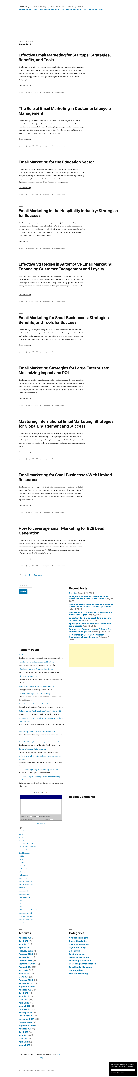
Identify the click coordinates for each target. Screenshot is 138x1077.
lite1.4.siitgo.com (41, 823)
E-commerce (75, 951)
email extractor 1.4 (25, 913)
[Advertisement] (69, 23)
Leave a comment (59, 92)
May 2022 (23, 999)
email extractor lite (25, 881)
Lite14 (21, 837)
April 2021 (24, 1042)
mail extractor (23, 869)
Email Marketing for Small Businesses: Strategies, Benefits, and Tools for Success (64, 320)
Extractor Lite (23, 862)
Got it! (122, 1070)
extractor (22, 872)
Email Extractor (24, 853)
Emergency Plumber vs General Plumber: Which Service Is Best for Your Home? (89, 597)
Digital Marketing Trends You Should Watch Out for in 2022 (40, 711)
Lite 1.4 (21, 834)
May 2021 (23, 1038)
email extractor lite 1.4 (26, 884)
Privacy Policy (51, 1070)
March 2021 (24, 1045)
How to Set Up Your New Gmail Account (33, 704)
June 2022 (24, 996)
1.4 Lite (21, 856)
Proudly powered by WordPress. (35, 1070)
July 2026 (23, 941)
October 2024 (25, 960)
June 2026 (24, 944)
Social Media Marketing (80, 967)
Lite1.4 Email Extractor (49, 9)
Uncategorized (46, 92)
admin (22, 92)
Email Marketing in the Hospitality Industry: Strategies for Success (68, 213)
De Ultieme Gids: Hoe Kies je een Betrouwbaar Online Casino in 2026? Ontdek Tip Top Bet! (91, 605)
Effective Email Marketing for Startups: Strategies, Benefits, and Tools (65, 57)
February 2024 (26, 980)
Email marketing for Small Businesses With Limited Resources (65, 477)
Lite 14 (21, 840)
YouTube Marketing (78, 973)
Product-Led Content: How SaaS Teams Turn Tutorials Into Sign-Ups (90, 630)
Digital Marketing (77, 947)
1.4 (20, 903)
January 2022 (25, 1012)
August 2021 (25, 1029)
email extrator (23, 878)
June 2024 (24, 973)
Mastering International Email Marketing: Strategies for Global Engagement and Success (66, 423)
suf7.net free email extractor (28, 910)
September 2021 (27, 1025)
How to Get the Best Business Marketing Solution (36, 686)
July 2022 (23, 993)
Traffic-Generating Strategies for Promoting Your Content (39, 769)
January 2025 (25, 957)
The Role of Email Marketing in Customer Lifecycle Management (65, 111)
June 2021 (24, 1035)
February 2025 (26, 954)
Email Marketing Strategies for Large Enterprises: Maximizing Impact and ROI (64, 370)
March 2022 (24, 1006)
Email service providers (27, 655)
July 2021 (23, 1032)
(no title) (73, 593)
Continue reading (26, 85)
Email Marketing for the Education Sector (56, 162)
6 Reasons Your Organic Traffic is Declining (34, 693)
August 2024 (25, 967)
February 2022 (26, 1009)
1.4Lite (21, 859)
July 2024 (23, 970)
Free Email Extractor (28, 9)
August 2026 (25, 938)
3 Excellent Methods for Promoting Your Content (36, 669)
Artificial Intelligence (79, 938)
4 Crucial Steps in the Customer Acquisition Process (37, 662)
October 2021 (25, 1022)
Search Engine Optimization (82, 964)
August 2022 (25, 990)
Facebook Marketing (79, 957)
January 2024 (25, 983)
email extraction (24, 894)
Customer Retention (79, 944)
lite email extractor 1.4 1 (27, 916)
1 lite (20, 907)
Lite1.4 (21, 831)
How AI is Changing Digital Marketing (32, 749)
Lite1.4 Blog (24, 6)
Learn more (130, 1066)
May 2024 (24, 977)
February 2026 (26, 951)
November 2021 (26, 1019)
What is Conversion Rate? (28, 676)
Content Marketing (78, 941)
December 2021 (26, 1016)
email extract (23, 891)
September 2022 (27, 986)
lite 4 (20, 900)
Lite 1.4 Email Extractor (27, 847)
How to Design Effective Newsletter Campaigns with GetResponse (86, 636)
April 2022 (24, 1003)
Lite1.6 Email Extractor (71, 9)
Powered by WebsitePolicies (117, 1072)
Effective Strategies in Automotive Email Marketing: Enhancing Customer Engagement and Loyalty (66, 266)
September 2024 (27, 964)
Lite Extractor (23, 850)
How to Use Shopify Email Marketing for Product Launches (40, 742)
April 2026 (24, 947)
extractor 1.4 (23, 888)
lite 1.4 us (22, 865)
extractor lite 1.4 (24, 897)
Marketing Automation (80, 960)
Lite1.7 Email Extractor (93, 9)
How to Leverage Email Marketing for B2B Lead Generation (61, 530)
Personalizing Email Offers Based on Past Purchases (37, 731)
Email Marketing (77, 954)
